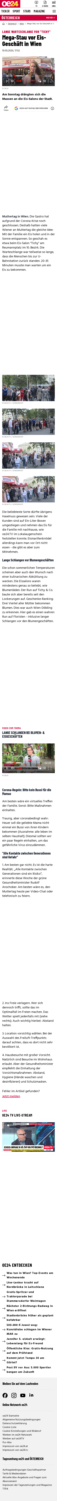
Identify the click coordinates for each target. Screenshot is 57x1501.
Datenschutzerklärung (15, 1423)
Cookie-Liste (9, 1427)
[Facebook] (5, 1395)
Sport (16, 11)
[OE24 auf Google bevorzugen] (52, 108)
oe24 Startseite (11, 1416)
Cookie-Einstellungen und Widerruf (22, 1431)
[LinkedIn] (31, 1395)
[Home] (3, 24)
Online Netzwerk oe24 (15, 1405)
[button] (7, 81)
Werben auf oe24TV (13, 1439)
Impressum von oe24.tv (15, 1450)
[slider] (28, 76)
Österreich (11, 18)
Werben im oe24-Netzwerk (17, 1435)
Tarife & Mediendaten (14, 1474)
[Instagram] (13, 1395)
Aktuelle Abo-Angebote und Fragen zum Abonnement (25, 1479)
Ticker (5, 11)
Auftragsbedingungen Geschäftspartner (24, 1470)
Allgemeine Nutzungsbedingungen (22, 1420)
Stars (27, 11)
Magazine (39, 11)
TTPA (5, 1489)
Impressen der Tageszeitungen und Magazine (27, 1485)
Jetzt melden (11, 1096)
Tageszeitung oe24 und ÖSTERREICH (23, 1459)
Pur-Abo (7, 1442)
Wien (22, 24)
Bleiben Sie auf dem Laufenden (20, 1383)
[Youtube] (22, 1395)
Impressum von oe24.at (15, 1446)
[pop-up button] (44, 81)
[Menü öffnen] (54, 11)
